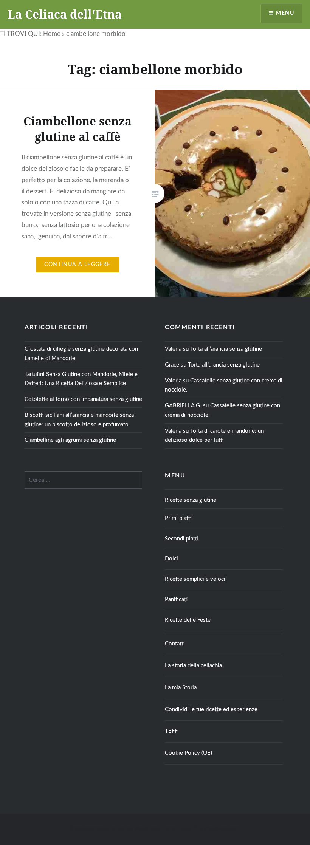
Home (51, 34)
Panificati (176, 599)
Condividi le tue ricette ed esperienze (211, 709)
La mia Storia (181, 687)
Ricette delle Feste (188, 620)
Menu (285, 13)
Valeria (173, 349)
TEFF (171, 731)
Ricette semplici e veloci (195, 579)
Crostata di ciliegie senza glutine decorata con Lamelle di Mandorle (81, 353)
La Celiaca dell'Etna (65, 14)
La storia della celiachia (193, 666)
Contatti (175, 644)
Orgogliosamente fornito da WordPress (114, 829)
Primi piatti (178, 518)
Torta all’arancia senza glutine (226, 349)
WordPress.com (221, 829)
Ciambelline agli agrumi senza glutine (70, 440)
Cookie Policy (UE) (188, 753)
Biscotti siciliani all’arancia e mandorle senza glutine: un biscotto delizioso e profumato (79, 419)
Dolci (171, 559)
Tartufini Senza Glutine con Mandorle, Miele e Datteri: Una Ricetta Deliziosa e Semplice (81, 379)
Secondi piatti (181, 539)
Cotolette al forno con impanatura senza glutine (83, 399)
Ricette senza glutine (190, 500)
